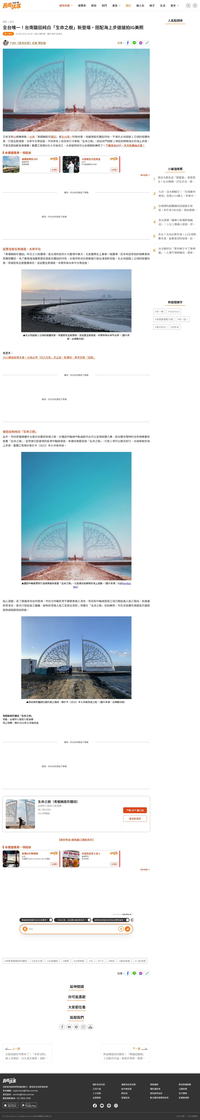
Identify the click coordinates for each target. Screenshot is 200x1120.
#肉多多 (174, 327)
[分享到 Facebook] (127, 42)
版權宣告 (125, 1097)
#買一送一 (182, 319)
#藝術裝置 (124, 961)
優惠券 (82, 5)
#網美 (66, 961)
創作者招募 (126, 1088)
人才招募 (97, 1093)
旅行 (128, 5)
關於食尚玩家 (99, 1084)
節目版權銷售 (185, 1084)
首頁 (5, 21)
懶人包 (140, 5)
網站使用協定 (156, 1093)
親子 (152, 5)
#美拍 (111, 961)
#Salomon (173, 311)
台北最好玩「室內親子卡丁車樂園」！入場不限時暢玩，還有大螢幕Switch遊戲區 (176, 250)
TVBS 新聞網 (192, 1116)
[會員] (195, 5)
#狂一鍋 (159, 311)
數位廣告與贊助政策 (159, 1097)
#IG (91, 961)
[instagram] (116, 1105)
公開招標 (183, 1088)
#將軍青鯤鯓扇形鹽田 (15, 961)
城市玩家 (64, 5)
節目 (93, 5)
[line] (109, 1105)
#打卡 (101, 961)
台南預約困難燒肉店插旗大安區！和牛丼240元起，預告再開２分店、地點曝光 (177, 208)
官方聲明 (183, 1093)
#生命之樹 (37, 961)
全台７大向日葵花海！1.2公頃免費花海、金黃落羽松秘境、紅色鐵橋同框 (177, 236)
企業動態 (97, 1097)
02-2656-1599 (24, 1098)
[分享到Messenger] (140, 42)
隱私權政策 (155, 1088)
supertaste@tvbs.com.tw (25, 1090)
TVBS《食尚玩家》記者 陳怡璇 (28, 43)
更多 (173, 5)
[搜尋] (188, 5)
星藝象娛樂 (184, 1097)
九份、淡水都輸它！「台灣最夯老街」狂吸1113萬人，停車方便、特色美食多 (177, 194)
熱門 (104, 5)
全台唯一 (66, 136)
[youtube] (102, 1105)
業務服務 (154, 1084)
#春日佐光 (160, 327)
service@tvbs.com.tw (23, 1094)
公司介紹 (97, 1088)
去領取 (54, 169)
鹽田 (53, 136)
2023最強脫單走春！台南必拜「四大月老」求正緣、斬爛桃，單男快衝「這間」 (49, 357)
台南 (32, 136)
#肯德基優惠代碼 (164, 319)
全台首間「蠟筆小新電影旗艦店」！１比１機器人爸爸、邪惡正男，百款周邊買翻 (177, 222)
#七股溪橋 (140, 961)
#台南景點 (78, 961)
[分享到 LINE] (134, 42)
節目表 (124, 1093)
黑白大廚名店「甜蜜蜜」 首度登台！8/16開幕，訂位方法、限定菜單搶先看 (176, 179)
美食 (115, 5)
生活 (162, 5)
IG (14, 136)
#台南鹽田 (52, 961)
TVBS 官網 (180, 1116)
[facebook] (95, 1105)
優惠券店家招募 (128, 1084)
